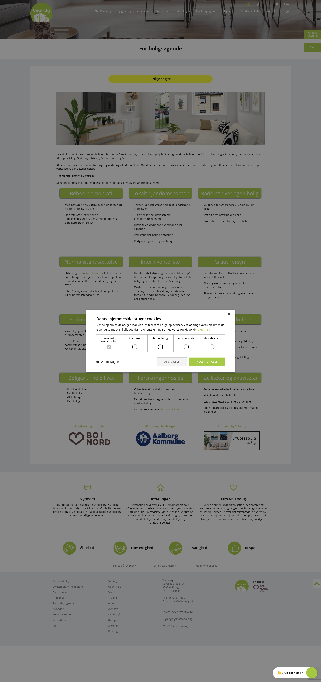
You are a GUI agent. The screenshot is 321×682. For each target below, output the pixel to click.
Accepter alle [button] (207, 361)
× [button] (228, 313)
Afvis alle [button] (172, 361)
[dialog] (160, 341)
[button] (107, 362)
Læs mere (204, 329)
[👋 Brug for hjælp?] (311, 672)
